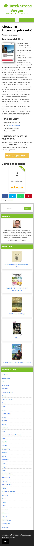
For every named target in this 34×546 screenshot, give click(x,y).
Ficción (4, 438)
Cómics (4, 406)
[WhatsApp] (20, 196)
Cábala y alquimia (7, 392)
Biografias (5, 389)
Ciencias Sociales (7, 399)
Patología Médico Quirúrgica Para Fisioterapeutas (17, 289)
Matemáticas (6, 477)
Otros (12, 200)
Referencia (5, 513)
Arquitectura (6, 378)
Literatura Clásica (7, 474)
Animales (5, 374)
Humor (4, 456)
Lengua (4, 467)
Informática (5, 460)
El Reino (17, 338)
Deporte (4, 421)
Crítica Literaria (6, 413)
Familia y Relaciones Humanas (11, 435)
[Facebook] (5, 196)
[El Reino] (17, 328)
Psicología (5, 509)
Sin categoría (6, 524)
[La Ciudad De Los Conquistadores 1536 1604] (17, 257)
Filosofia (4, 442)
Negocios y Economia (8, 492)
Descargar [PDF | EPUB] (17, 156)
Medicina (4, 481)
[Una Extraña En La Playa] (17, 305)
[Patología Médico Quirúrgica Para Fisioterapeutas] (17, 280)
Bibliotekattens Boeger (17, 8)
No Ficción (5, 495)
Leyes (3, 470)
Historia (4, 452)
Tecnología (5, 527)
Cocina (4, 403)
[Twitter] (12, 196)
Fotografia (5, 445)
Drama (4, 424)
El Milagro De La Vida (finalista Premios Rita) (17, 362)
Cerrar (6, 541)
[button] (17, 20)
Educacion (5, 428)
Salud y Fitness (6, 520)
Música (4, 488)
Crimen (4, 410)
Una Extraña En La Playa (17, 314)
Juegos (4, 463)
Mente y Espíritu (7, 484)
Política (4, 506)
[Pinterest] (28, 196)
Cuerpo (4, 417)
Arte (3, 381)
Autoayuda (5, 385)
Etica (3, 431)
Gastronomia (6, 449)
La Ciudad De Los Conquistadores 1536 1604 (17, 265)
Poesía (4, 502)
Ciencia (4, 396)
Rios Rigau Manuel (14, 125)
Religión (4, 516)
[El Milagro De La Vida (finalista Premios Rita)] (17, 352)
